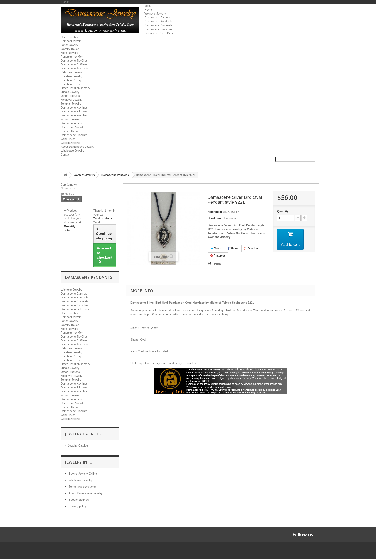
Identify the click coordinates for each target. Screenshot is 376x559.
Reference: (215, 211)
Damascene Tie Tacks (75, 68)
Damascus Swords (72, 127)
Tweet (217, 248)
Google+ (252, 248)
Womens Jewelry (155, 13)
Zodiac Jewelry (70, 119)
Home (148, 9)
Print (217, 263)
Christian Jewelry (71, 76)
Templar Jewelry (71, 103)
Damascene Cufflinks (74, 64)
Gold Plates (68, 139)
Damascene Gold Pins (158, 33)
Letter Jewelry (69, 45)
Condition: (215, 218)
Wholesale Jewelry (72, 150)
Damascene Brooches (158, 29)
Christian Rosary (71, 80)
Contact (65, 154)
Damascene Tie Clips (74, 60)
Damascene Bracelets (158, 25)
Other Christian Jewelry (75, 88)
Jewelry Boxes (70, 48)
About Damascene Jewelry (77, 146)
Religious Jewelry (72, 72)
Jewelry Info (78, 462)
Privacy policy (77, 506)
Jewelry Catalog (78, 445)
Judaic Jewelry (70, 92)
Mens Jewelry (69, 52)
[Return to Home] (65, 175)
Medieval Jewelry (71, 99)
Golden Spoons (70, 142)
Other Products (70, 95)
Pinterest (219, 255)
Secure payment (78, 499)
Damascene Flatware (74, 135)
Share (233, 248)
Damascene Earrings (157, 17)
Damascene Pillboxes (74, 111)
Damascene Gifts (72, 123)
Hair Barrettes (69, 37)
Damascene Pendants (158, 21)
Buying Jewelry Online (82, 473)
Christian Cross (70, 84)
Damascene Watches (74, 115)
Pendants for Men (72, 56)
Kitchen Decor (70, 131)
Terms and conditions (82, 486)
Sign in (65, 1)
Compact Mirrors (71, 41)
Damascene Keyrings (74, 107)
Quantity (283, 211)
